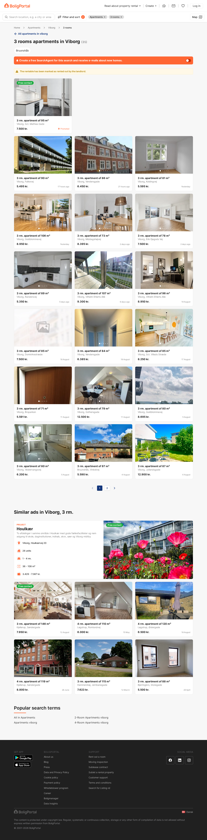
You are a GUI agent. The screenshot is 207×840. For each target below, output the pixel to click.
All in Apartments (24, 717)
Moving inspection (98, 762)
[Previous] (92, 488)
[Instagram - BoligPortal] (189, 760)
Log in (196, 5)
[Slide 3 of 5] (43, 113)
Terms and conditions (100, 782)
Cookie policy (51, 777)
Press (47, 767)
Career (47, 793)
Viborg (51, 27)
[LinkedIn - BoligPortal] (180, 760)
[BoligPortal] (17, 6)
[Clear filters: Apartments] (105, 17)
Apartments (34, 27)
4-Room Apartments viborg (91, 722)
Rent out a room (97, 756)
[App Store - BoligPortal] (22, 764)
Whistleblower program (56, 788)
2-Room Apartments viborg (91, 717)
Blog (46, 762)
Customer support (98, 777)
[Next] (114, 488)
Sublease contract (98, 767)
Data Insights (51, 803)
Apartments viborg (25, 722)
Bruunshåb (22, 50)
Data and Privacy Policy (56, 772)
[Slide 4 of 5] (45, 113)
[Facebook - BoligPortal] (170, 760)
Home (17, 27)
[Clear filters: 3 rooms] (121, 17)
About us (48, 756)
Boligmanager (51, 798)
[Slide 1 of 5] (39, 113)
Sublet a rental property (101, 772)
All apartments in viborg (33, 33)
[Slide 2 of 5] (41, 113)
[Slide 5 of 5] (47, 113)
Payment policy (52, 782)
